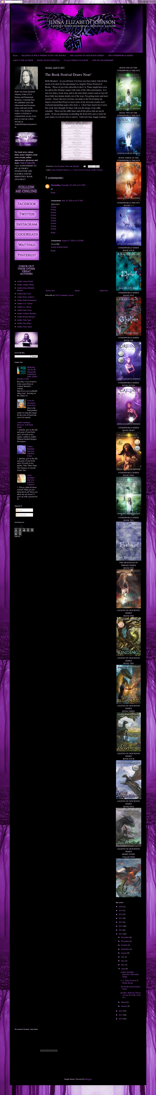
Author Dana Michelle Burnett (25, 289)
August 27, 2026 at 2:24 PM (72, 240)
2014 (121, 930)
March (124, 1002)
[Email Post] (84, 166)
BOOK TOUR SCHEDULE (48, 60)
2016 (121, 922)
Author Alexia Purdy (25, 281)
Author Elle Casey (24, 293)
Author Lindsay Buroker (26, 313)
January (124, 1006)
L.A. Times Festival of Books (80, 170)
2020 (121, 906)
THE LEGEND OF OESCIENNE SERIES (87, 55)
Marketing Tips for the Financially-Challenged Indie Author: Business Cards (27, 373)
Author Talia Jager (24, 320)
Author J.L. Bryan (24, 306)
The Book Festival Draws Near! (131, 987)
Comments (22, 514)
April (123, 968)
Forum (53, 207)
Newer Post (50, 290)
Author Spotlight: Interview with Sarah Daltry (130, 974)
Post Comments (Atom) (65, 295)
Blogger (88, 1079)
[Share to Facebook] (96, 166)
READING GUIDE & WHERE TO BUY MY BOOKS (44, 55)
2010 (121, 1018)
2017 (121, 918)
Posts (20, 510)
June (123, 960)
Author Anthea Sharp (25, 284)
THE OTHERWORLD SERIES (120, 55)
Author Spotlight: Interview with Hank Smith (25, 424)
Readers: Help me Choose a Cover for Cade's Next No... (131, 995)
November (125, 941)
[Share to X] (94, 166)
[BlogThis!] (91, 166)
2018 (121, 914)
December (125, 937)
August (124, 953)
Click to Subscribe (27, 162)
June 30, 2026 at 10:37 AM (72, 200)
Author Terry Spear (24, 326)
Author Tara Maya (24, 323)
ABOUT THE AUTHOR (23, 60)
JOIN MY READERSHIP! (103, 60)
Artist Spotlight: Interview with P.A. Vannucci (31, 480)
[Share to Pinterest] (98, 166)
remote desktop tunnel (59, 247)
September (125, 949)
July (123, 956)
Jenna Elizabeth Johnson (60, 170)
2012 (121, 1011)
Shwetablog (55, 185)
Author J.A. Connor (25, 303)
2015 (121, 926)
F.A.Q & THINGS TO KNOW (76, 60)
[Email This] (89, 166)
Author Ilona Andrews (25, 297)
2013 (121, 934)
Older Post (104, 290)
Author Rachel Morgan (26, 316)
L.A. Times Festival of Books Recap (129, 981)
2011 (121, 1014)
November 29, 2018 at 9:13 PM (73, 185)
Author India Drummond (26, 300)
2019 (121, 910)
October (124, 945)
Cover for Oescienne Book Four (31, 402)
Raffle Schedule (97, 170)
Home (15, 55)
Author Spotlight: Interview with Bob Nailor (31, 451)
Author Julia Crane (24, 310)
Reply (53, 192)
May (123, 964)
